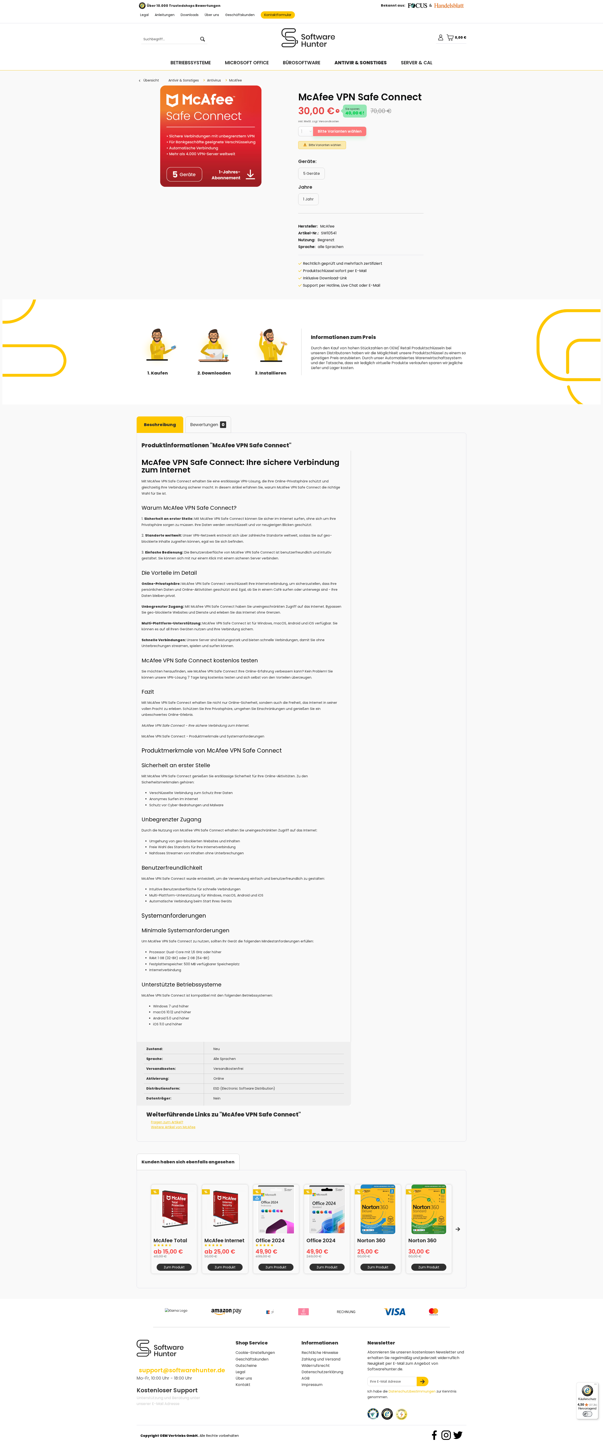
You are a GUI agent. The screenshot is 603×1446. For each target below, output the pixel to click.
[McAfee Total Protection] (174, 1209)
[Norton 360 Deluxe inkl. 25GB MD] (377, 1209)
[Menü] (595, 1385)
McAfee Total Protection (170, 1240)
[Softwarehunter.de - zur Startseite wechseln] (308, 39)
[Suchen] (202, 39)
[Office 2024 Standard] (326, 1209)
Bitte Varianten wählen (340, 131)
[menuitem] (172, 39)
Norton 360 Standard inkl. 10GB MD (426, 1240)
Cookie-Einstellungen (255, 1352)
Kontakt (243, 1384)
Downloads (190, 14)
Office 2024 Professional (271, 1240)
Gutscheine (246, 1365)
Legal (144, 14)
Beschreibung (160, 425)
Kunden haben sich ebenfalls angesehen (188, 1162)
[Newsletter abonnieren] (422, 1381)
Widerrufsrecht (316, 1365)
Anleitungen (165, 14)
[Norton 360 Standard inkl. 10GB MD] (428, 1209)
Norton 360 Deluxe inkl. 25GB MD (371, 1240)
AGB (306, 1378)
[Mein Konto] (440, 37)
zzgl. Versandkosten (325, 121)
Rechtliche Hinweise (320, 1352)
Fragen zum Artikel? (167, 1122)
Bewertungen (207, 425)
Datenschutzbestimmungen (412, 1391)
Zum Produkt (174, 1267)
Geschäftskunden (240, 14)
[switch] (587, 1414)
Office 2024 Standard (320, 1240)
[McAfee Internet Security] (224, 1209)
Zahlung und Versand (321, 1359)
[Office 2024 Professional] (276, 1209)
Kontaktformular (277, 14)
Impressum (312, 1384)
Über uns (212, 14)
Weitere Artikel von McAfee (173, 1127)
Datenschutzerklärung (322, 1372)
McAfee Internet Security (224, 1240)
